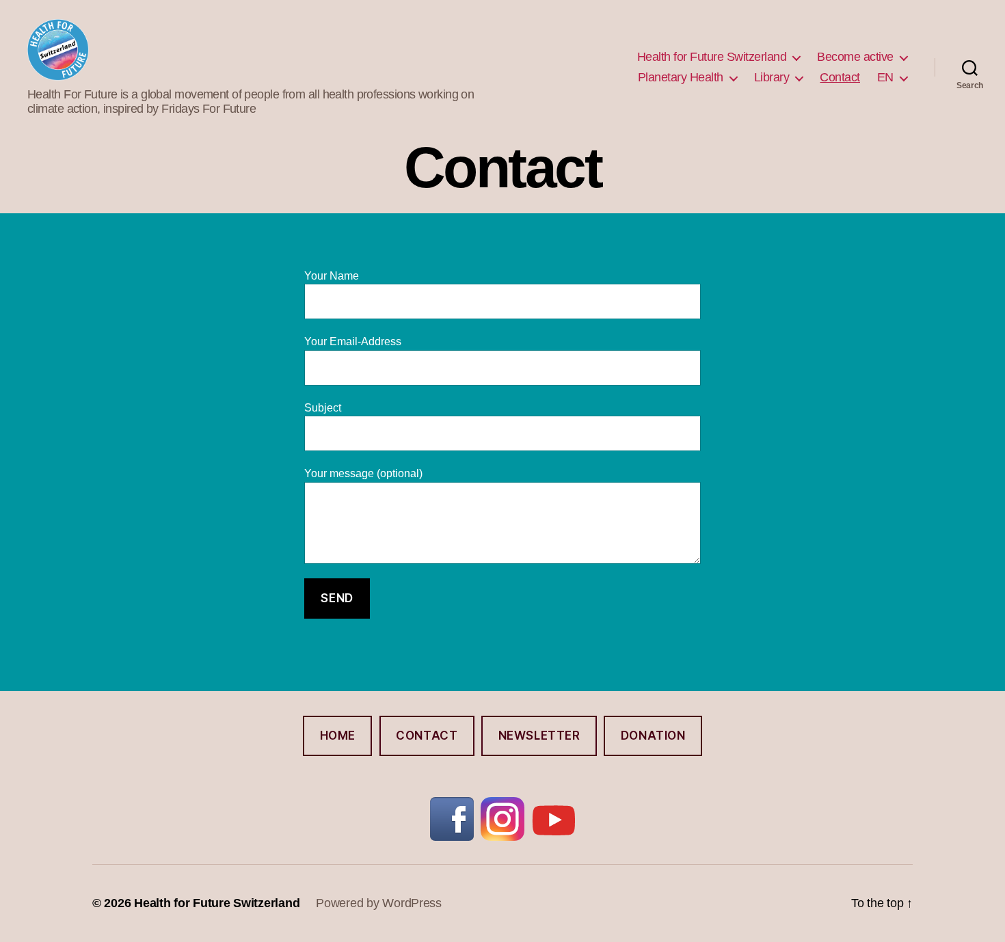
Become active (855, 57)
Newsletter (539, 735)
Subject (322, 408)
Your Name (331, 276)
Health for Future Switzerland (712, 57)
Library (772, 77)
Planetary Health (680, 77)
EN (885, 77)
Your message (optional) (363, 473)
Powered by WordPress (379, 903)
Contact (840, 77)
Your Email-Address (352, 341)
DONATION (653, 735)
